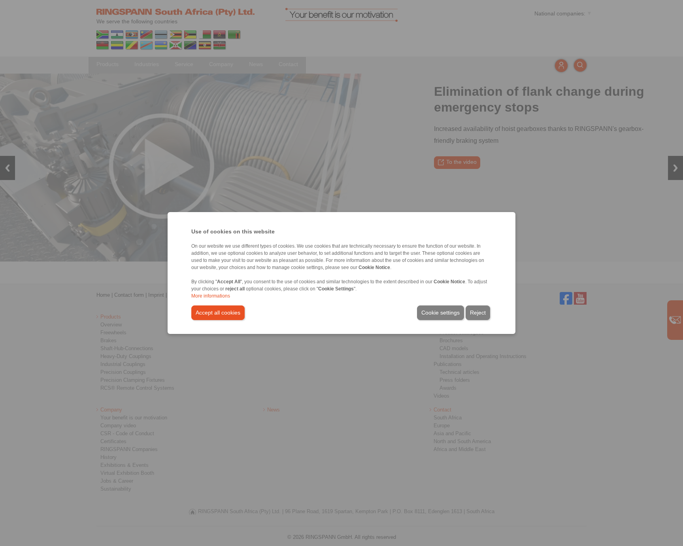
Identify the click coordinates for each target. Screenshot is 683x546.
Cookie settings (440, 312)
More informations (210, 296)
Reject (478, 312)
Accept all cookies (218, 312)
